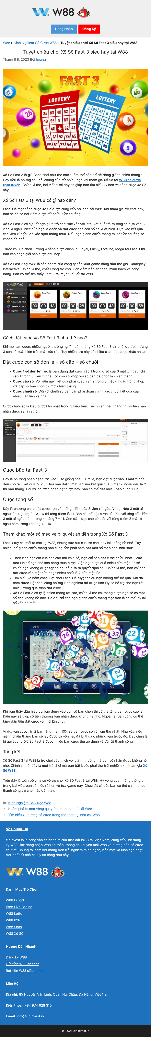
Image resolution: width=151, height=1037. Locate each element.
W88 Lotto (14, 914)
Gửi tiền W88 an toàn (22, 964)
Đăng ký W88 (16, 957)
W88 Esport (15, 900)
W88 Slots (14, 927)
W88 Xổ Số (14, 934)
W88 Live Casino (19, 907)
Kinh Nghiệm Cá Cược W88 (35, 43)
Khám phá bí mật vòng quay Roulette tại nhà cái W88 (50, 809)
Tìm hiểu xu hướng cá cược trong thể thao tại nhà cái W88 (54, 815)
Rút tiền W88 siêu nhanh (25, 971)
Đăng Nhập (64, 29)
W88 (6, 43)
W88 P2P (13, 920)
